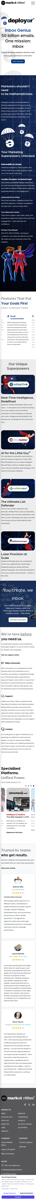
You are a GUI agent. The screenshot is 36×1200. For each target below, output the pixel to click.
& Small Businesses (8, 1174)
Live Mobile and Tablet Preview (13, 3)
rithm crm (5, 1120)
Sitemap (22, 1146)
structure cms (6, 1117)
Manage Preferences (9, 1193)
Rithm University (7, 1153)
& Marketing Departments (11, 1169)
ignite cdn (5, 1124)
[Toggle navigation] (33, 3)
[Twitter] (29, 1104)
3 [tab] (31, 786)
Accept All (18, 1197)
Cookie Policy (13, 1189)
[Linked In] (33, 1104)
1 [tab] (26, 786)
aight (3, 1113)
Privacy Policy (5, 1189)
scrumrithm (22, 1127)
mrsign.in (21, 1120)
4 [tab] (34, 786)
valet (3, 1127)
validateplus (23, 1117)
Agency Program (8, 1149)
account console (24, 1124)
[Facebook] (25, 1104)
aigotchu (4, 1131)
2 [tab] (28, 786)
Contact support (26, 1142)
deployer (21, 1113)
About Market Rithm (6, 1143)
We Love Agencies (12, 1165)
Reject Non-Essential (26, 1193)
